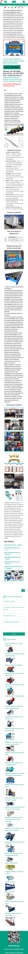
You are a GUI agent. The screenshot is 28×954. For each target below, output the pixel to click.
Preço (14, 1)
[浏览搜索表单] (24, 2)
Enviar (14, 634)
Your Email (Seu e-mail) (9, 615)
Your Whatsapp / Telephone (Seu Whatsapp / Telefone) (14, 608)
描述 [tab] (5, 90)
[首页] (3, 10)
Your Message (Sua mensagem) (11, 621)
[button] (23, 41)
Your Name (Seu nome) (8, 601)
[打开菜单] (5, 2)
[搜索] (23, 590)
